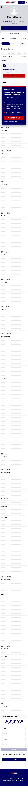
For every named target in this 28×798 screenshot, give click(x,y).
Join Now (14, 759)
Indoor (14, 43)
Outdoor (22, 43)
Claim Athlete (14, 28)
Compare (14, 749)
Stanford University (11, 20)
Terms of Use (21, 778)
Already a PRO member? (10, 121)
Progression (12, 38)
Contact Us (6, 778)
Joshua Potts (22, 775)
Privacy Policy (13, 778)
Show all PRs (4, 60)
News (23, 38)
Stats (3, 38)
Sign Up (21, 2)
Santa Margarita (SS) (7, 21)
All (5, 43)
